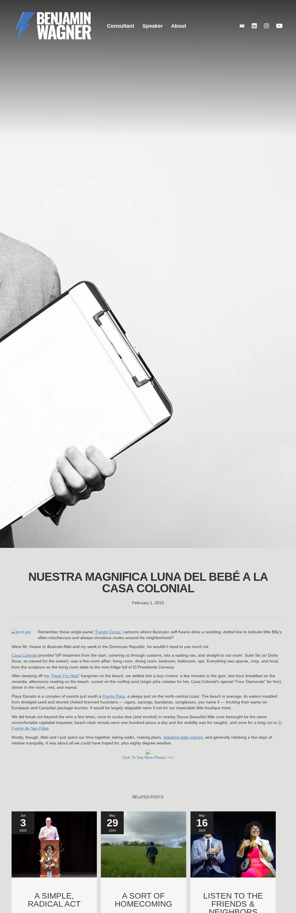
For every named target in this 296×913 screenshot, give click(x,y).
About (178, 26)
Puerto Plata (113, 696)
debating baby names (183, 737)
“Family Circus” (108, 632)
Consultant (120, 26)
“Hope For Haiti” (65, 675)
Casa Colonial (24, 655)
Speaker (153, 26)
